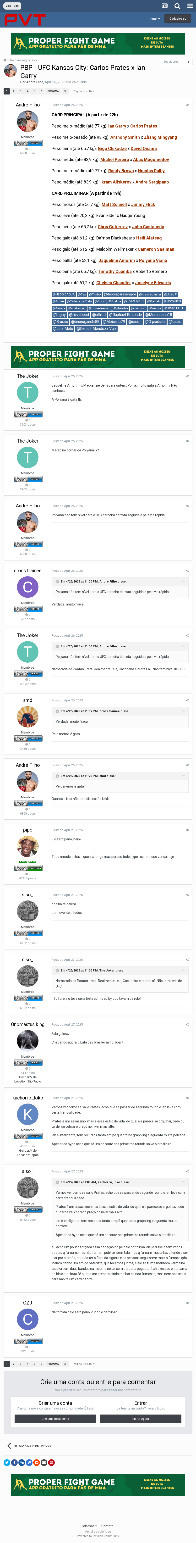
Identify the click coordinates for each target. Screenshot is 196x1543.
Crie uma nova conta (55, 1419)
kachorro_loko (27, 1098)
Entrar (153, 19)
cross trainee (28, 570)
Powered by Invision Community (98, 1536)
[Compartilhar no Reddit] (36, 1462)
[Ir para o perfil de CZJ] (27, 1319)
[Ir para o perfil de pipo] (27, 846)
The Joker (27, 376)
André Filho (34, 82)
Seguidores (171, 61)
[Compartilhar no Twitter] (7, 1462)
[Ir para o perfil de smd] (27, 716)
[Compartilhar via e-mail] (44, 1462)
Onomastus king (27, 1024)
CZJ (27, 1303)
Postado (67, 105)
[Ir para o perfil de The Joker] (27, 392)
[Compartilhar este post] (187, 105)
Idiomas (88, 1526)
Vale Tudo (79, 82)
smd (27, 700)
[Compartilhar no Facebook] (14, 1462)
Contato (107, 1526)
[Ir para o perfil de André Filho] (10, 70)
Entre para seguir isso (22, 60)
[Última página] (65, 91)
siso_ (27, 895)
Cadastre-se (177, 18)
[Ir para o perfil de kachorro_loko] (27, 1114)
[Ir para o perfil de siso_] (27, 911)
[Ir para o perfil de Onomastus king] (27, 1041)
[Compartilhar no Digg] (21, 1462)
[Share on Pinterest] (51, 1462)
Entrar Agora (140, 1419)
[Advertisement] (98, 1508)
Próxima (53, 91)
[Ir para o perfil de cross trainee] (27, 587)
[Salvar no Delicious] (29, 1462)
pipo (28, 830)
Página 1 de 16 (83, 91)
